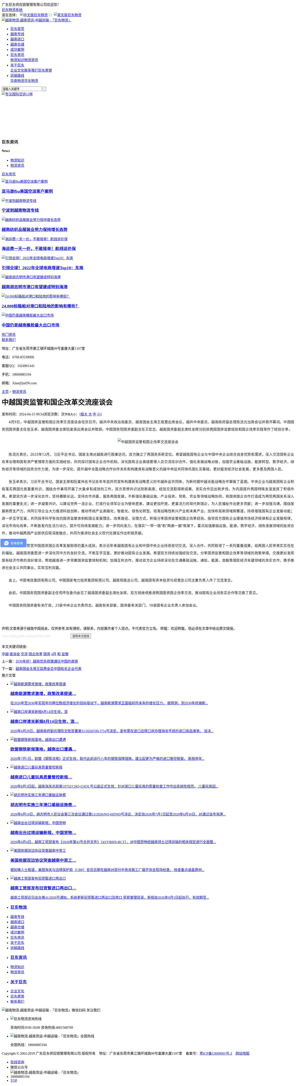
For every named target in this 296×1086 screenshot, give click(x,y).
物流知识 (17, 60)
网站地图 (242, 1053)
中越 (5, 654)
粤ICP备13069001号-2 (216, 1053)
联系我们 (31, 70)
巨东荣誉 (45, 70)
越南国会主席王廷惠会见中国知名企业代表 (48, 669)
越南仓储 (17, 44)
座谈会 (15, 654)
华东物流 (31, 81)
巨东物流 (18, 907)
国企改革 (35, 654)
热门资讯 (9, 334)
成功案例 (17, 49)
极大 (84, 414)
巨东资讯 (17, 55)
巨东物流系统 (12, 10)
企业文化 (17, 70)
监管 (65, 654)
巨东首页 (17, 29)
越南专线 (17, 34)
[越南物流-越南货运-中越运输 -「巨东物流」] (37, 20)
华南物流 (17, 81)
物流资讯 (31, 60)
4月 (53, 654)
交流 (24, 654)
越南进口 (17, 39)
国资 (46, 654)
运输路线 (17, 75)
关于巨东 (17, 65)
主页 (5, 392)
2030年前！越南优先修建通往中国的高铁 (47, 661)
